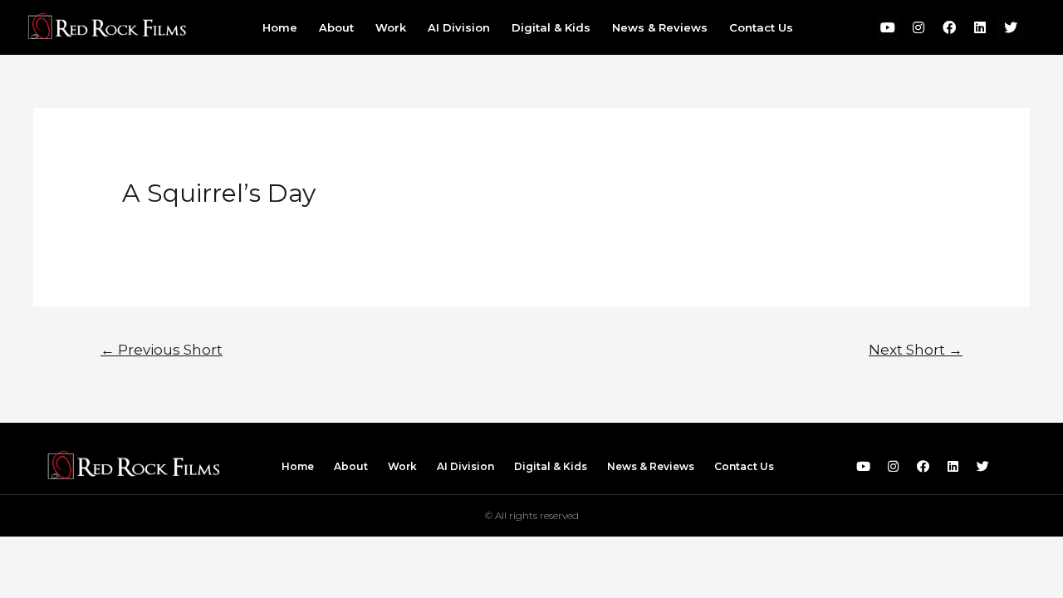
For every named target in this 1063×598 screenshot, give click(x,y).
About (336, 27)
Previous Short (161, 349)
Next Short (916, 349)
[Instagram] (918, 27)
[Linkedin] (980, 27)
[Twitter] (1010, 27)
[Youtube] (887, 27)
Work (390, 27)
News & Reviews (660, 27)
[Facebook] (949, 27)
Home (279, 27)
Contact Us (761, 27)
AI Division (459, 27)
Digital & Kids (551, 27)
